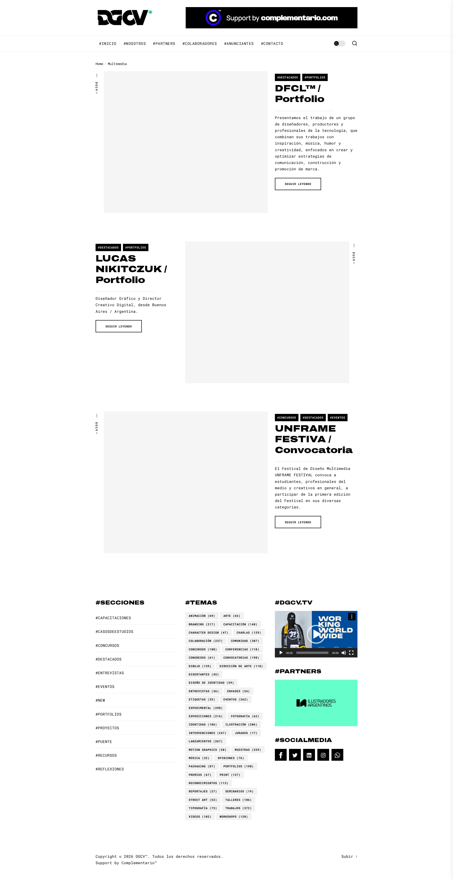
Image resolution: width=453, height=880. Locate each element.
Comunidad (245, 641)
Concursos (203, 649)
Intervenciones (207, 733)
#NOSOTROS (135, 43)
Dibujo (200, 666)
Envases (238, 691)
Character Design (208, 632)
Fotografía (245, 716)
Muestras (248, 749)
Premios (200, 775)
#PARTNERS (164, 43)
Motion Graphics (207, 749)
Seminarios (239, 791)
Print (230, 775)
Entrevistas (204, 691)
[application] (316, 634)
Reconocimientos (208, 783)
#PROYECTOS (107, 727)
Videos (200, 816)
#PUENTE (104, 741)
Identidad (203, 724)
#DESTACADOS (287, 77)
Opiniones (231, 758)
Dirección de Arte (241, 666)
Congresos (202, 657)
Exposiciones (206, 716)
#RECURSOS (106, 755)
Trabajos (238, 808)
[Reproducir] (281, 652)
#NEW (100, 700)
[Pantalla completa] (351, 652)
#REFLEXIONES (110, 768)
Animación (202, 616)
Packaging (202, 766)
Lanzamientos (206, 741)
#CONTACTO (272, 43)
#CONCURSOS (286, 417)
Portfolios (238, 766)
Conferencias (242, 649)
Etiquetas (202, 699)
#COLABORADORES (199, 43)
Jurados (246, 733)
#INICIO (108, 43)
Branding (202, 624)
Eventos (235, 699)
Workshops (234, 816)
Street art (203, 800)
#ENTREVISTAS (110, 672)
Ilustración (241, 724)
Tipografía (203, 808)
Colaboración (206, 641)
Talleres (238, 800)
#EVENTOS (337, 417)
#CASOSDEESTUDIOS (114, 631)
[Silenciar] (343, 652)
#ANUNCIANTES (239, 43)
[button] (316, 634)
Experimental (206, 708)
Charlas (249, 632)
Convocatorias (241, 657)
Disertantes (204, 674)
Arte (231, 616)
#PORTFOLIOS (315, 77)
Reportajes (203, 791)
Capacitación (240, 624)
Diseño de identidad (211, 682)
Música (199, 758)
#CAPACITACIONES (113, 617)
